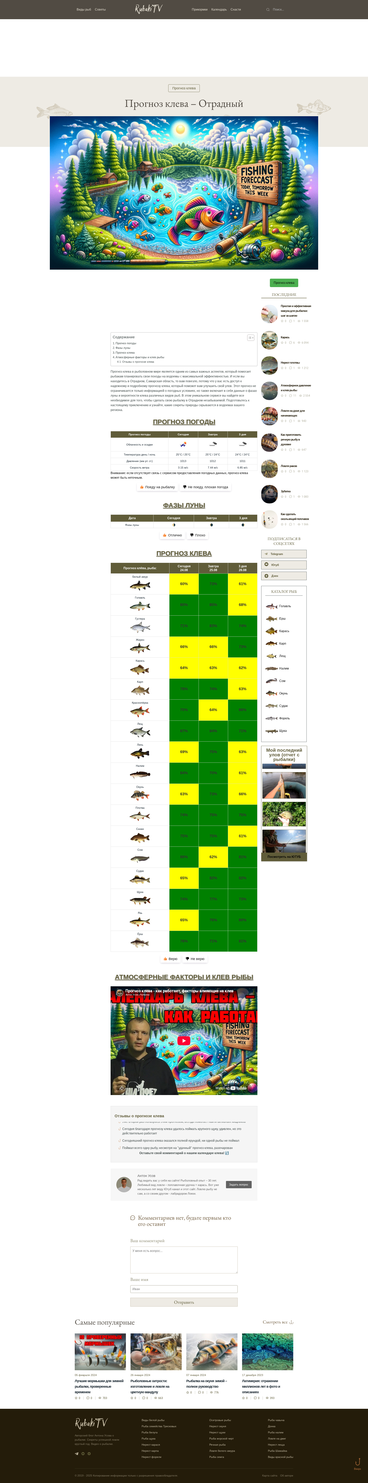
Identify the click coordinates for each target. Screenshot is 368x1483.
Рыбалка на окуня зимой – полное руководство (206, 1383)
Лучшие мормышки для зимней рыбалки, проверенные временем (99, 1386)
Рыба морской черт (221, 1438)
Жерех (140, 639)
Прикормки (200, 9)
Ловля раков (289, 466)
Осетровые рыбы (220, 1420)
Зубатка (285, 491)
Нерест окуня (217, 1426)
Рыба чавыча (276, 1420)
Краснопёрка (140, 702)
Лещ (140, 723)
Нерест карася (151, 1444)
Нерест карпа (150, 1450)
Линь (140, 744)
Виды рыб (84, 9)
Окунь (140, 786)
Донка (271, 1426)
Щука (140, 891)
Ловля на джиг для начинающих (293, 413)
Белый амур (140, 576)
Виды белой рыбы (153, 1420)
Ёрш (140, 933)
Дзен (274, 575)
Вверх (357, 1468)
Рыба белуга (150, 1432)
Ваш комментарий (147, 1240)
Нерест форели (151, 1456)
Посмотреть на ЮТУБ (284, 856)
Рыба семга (216, 1456)
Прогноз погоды (126, 343)
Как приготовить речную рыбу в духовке (291, 439)
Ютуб (275, 565)
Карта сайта (269, 1475)
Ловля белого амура (222, 1450)
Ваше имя (139, 1279)
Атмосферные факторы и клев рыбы (140, 357)
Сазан (140, 828)
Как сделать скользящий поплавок (295, 516)
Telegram (277, 554)
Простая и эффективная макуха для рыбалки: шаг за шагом (296, 310)
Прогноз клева (184, 88)
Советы (100, 9)
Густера (140, 618)
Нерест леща (276, 1444)
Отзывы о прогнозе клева (138, 361)
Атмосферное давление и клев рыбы (296, 388)
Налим (140, 765)
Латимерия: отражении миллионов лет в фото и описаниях (261, 1386)
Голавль (140, 597)
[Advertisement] (184, 48)
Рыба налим (275, 1432)
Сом (140, 849)
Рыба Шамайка (277, 1450)
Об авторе (286, 1475)
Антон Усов (146, 1176)
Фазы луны (123, 347)
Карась (140, 660)
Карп (140, 681)
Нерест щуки (217, 1432)
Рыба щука (148, 1438)
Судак (140, 870)
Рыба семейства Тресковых (159, 1426)
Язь (140, 912)
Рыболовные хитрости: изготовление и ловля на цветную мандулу (150, 1386)
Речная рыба (217, 1444)
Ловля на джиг (277, 1438)
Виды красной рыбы (280, 1456)
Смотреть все (275, 1322)
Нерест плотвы (290, 362)
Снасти (236, 9)
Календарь (219, 9)
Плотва (140, 807)
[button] (248, 337)
